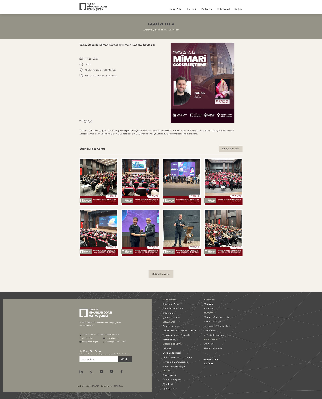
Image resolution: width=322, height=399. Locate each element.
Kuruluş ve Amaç (171, 304)
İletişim (239, 9)
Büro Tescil (168, 384)
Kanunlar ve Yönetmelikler (217, 326)
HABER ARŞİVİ (211, 360)
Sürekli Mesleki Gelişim (174, 366)
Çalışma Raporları (171, 317)
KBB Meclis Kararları (214, 335)
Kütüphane (168, 313)
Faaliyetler (206, 9)
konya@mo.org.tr (90, 342)
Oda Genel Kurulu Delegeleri (177, 335)
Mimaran (208, 304)
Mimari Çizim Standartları (175, 362)
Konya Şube (176, 9)
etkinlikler (174, 30)
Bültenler (208, 308)
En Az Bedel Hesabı (172, 353)
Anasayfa (147, 30)
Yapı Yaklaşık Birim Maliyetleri (177, 357)
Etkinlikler (209, 344)
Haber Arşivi (223, 9)
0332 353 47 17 (88, 338)
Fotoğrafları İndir (230, 148)
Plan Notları (210, 330)
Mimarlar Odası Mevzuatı (216, 317)
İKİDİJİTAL (118, 386)
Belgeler (167, 348)
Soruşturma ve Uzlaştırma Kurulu (179, 330)
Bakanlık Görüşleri (213, 321)
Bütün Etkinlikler (161, 274)
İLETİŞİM (208, 364)
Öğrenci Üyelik (170, 388)
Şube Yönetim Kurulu (173, 308)
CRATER (95, 386)
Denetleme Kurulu (172, 326)
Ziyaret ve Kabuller (213, 348)
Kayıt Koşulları (169, 375)
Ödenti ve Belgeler (172, 379)
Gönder (125, 359)
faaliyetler (160, 30)
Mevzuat (191, 9)
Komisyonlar (169, 340)
